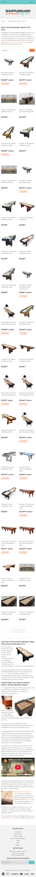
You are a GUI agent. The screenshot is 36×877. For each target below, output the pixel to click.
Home (3, 21)
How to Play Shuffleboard (18, 838)
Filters (32, 50)
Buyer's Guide (18, 836)
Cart (33, 2)
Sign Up (32, 862)
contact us (4, 673)
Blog (18, 843)
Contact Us (18, 832)
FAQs (19, 818)
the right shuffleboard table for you (16, 42)
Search (18, 845)
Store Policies (18, 834)
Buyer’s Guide (10, 818)
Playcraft (18, 792)
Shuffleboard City (13, 870)
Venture (21, 748)
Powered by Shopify (25, 870)
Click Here (21, 853)
